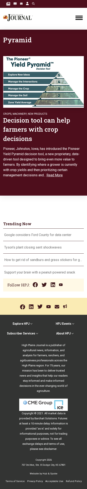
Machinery (20, 113)
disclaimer (50, 448)
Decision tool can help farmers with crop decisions (36, 129)
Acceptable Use (54, 481)
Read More (54, 175)
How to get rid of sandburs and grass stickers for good (43, 260)
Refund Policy (74, 481)
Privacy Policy (35, 481)
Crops (7, 113)
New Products (37, 113)
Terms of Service (15, 481)
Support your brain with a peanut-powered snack (40, 272)
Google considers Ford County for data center (37, 235)
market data (55, 413)
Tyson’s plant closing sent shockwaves (33, 247)
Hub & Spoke (50, 473)
